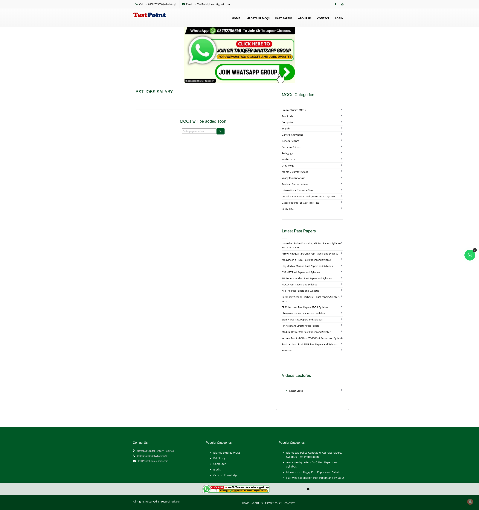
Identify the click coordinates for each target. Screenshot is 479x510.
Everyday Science (291, 147)
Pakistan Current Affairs (295, 184)
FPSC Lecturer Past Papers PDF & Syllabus (305, 307)
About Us (305, 18)
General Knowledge (292, 134)
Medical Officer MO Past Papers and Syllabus (306, 332)
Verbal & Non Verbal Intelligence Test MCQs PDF (308, 196)
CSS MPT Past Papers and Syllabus (301, 272)
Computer (287, 122)
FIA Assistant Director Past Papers (300, 325)
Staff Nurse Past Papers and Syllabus (302, 319)
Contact (323, 18)
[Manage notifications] (470, 502)
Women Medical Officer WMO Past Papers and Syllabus (312, 338)
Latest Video (296, 390)
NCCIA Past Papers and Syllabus (299, 284)
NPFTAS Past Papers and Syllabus (300, 290)
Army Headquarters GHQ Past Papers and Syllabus (310, 253)
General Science (290, 141)
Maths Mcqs (288, 159)
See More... (288, 209)
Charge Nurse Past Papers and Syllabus (303, 313)
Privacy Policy (273, 503)
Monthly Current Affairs (295, 171)
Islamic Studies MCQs (294, 110)
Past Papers (283, 18)
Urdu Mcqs (288, 165)
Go (220, 131)
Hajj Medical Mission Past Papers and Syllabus (307, 266)
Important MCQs (257, 18)
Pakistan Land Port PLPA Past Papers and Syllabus (310, 344)
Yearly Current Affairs (293, 178)
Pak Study (287, 116)
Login (339, 18)
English (286, 128)
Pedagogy (287, 153)
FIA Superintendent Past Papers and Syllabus (307, 278)
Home (236, 18)
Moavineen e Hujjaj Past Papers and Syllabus (306, 259)
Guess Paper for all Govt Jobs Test (300, 202)
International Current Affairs (297, 190)
